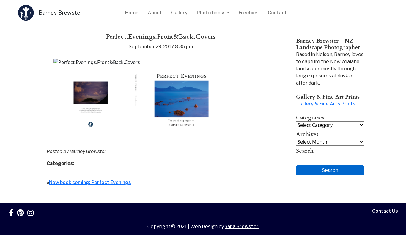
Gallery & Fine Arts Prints (326, 104)
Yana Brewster (242, 226)
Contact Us (385, 211)
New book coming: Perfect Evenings (90, 182)
